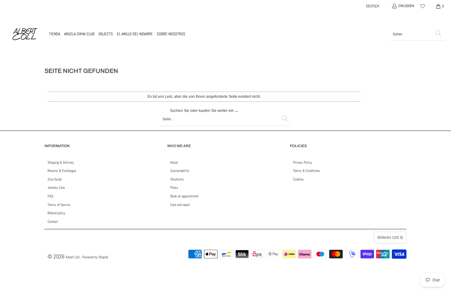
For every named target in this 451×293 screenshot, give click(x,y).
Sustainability (179, 170)
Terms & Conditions (306, 170)
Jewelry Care (56, 187)
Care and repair (180, 204)
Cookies (298, 179)
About (174, 162)
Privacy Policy (302, 162)
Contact (53, 221)
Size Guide (55, 179)
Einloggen (406, 5)
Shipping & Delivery (61, 162)
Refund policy (56, 213)
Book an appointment (184, 196)
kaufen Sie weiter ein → (218, 110)
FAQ (50, 196)
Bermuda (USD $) (390, 237)
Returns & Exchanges (62, 170)
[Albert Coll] (24, 34)
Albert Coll (73, 257)
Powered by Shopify (95, 257)
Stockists (177, 179)
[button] (54, 34)
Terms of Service (59, 204)
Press (174, 187)
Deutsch (372, 6)
